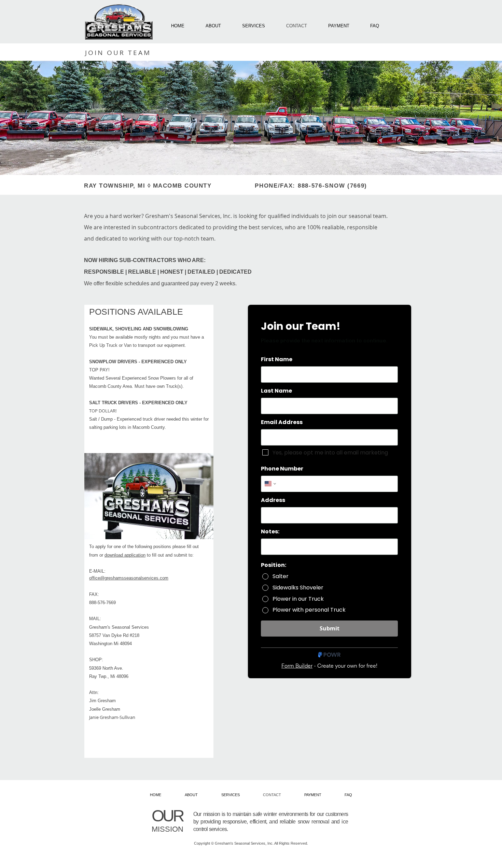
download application (124, 555)
